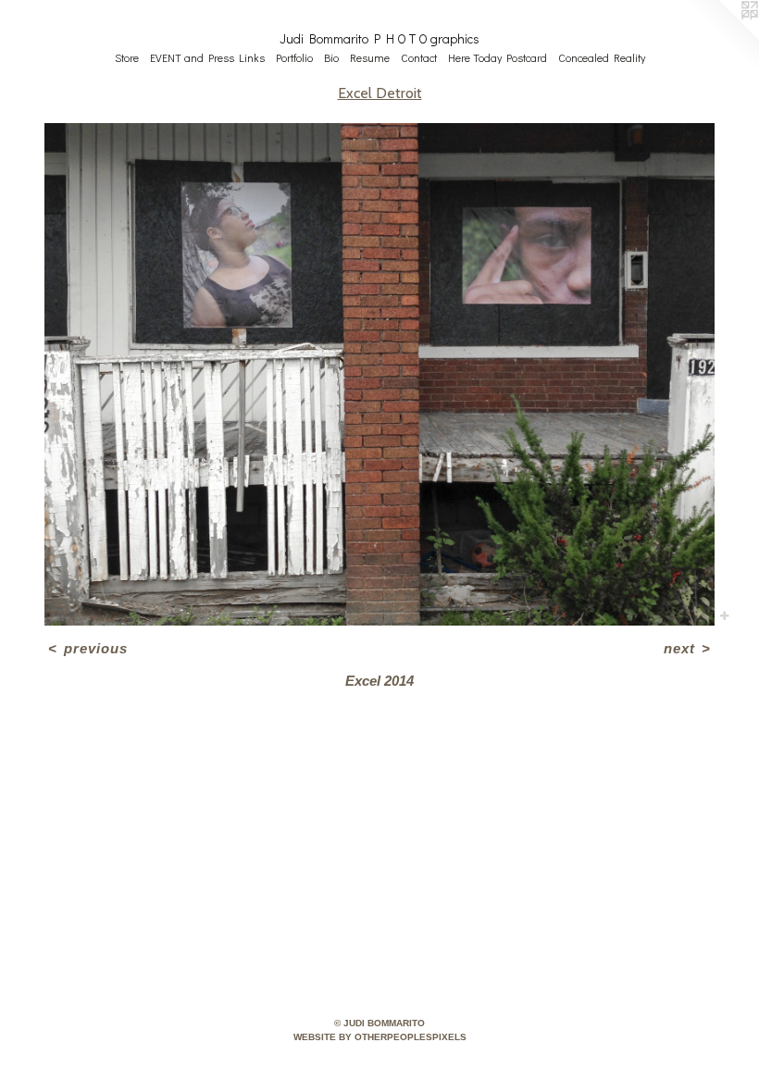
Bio (331, 57)
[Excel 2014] (379, 374)
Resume (370, 57)
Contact (419, 57)
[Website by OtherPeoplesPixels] (722, 37)
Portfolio (294, 57)
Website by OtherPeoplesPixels (380, 1037)
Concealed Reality (601, 57)
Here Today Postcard (497, 57)
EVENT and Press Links (207, 57)
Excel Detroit (380, 93)
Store (127, 57)
